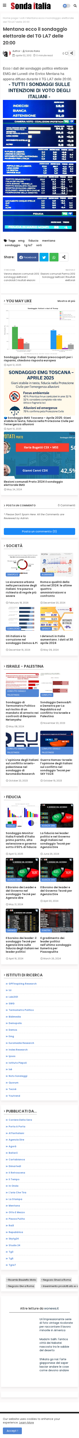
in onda (13, 1185)
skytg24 (14, 1238)
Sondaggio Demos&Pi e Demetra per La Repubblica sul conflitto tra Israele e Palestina (55, 709)
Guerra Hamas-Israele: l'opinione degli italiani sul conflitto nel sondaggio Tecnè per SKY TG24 (56, 767)
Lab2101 (13, 996)
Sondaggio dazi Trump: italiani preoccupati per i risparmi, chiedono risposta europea (38, 359)
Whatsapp (53, 257)
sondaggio (12, 245)
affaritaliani (16, 1133)
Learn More (26, 1422)
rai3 (11, 1225)
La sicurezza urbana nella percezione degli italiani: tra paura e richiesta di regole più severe (21, 589)
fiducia (33, 241)
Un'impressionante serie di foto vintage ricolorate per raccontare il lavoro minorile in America (56, 1324)
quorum (13, 1082)
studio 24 (14, 1245)
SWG (12, 1003)
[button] (75, 6)
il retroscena (17, 1172)
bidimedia (15, 1016)
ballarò (13, 1152)
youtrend (14, 1095)
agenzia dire (16, 1139)
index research (18, 1049)
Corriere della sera (20, 1119)
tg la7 (28, 245)
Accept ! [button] (12, 1431)
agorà (12, 1146)
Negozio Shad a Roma (57, 1280)
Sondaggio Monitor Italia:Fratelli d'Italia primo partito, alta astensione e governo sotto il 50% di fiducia (21, 840)
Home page (10, 18)
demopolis (15, 1023)
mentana (48, 241)
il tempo (14, 1179)
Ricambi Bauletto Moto (22, 1280)
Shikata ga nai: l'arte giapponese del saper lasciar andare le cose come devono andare (54, 1364)
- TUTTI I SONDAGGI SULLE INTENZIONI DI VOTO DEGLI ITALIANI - (39, 90)
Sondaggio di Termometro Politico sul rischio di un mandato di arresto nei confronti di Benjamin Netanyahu (22, 711)
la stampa (15, 1199)
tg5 (11, 1258)
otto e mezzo (17, 1212)
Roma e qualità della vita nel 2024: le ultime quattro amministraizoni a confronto (56, 589)
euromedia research (21, 1043)
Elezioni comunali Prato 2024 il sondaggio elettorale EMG (33, 483)
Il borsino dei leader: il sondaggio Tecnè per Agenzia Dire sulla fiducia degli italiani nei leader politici (22, 945)
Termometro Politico (21, 1010)
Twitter (44, 257)
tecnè (12, 1089)
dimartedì (15, 1166)
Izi (10, 990)
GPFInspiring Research (23, 983)
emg (21, 241)
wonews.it (51, 1308)
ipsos (12, 1056)
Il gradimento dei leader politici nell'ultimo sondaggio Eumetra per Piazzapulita (55, 945)
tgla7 (12, 1265)
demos (13, 1029)
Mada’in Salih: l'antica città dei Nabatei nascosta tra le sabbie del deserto (54, 1344)
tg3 (11, 1251)
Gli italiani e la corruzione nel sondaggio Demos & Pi (22, 639)
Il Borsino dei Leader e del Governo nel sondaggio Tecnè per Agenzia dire (21, 892)
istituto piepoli (18, 1062)
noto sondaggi (18, 1076)
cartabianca (17, 1159)
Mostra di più (66, 301)
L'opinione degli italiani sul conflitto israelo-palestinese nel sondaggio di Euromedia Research (22, 767)
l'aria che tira (17, 1192)
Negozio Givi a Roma (21, 1286)
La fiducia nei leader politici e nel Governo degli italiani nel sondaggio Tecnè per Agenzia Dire (55, 840)
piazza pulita (17, 1218)
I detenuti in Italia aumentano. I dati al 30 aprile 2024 (56, 639)
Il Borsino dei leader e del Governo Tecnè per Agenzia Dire (56, 891)
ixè (10, 1069)
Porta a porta (17, 1126)
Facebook (30, 257)
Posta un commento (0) (39, 531)
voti (22, 18)
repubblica (16, 1232)
